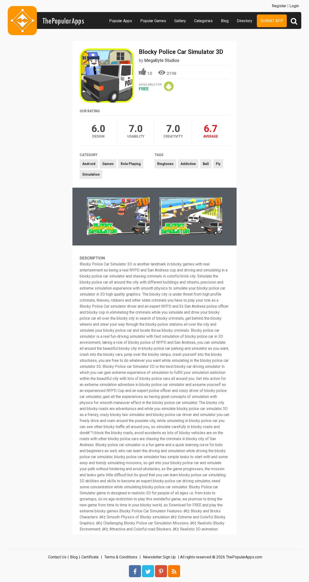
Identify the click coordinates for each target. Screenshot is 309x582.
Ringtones (165, 164)
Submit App (271, 21)
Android (88, 164)
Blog (225, 21)
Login (294, 6)
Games (108, 164)
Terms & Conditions (120, 557)
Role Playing (131, 164)
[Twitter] (148, 571)
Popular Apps (120, 21)
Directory (244, 21)
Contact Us (57, 557)
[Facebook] (135, 571)
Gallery (180, 21)
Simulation (91, 174)
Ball (206, 164)
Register (279, 6)
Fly (218, 164)
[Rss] (174, 571)
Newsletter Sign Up (159, 557)
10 (149, 73)
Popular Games (153, 21)
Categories (203, 21)
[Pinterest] (161, 571)
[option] (118, 216)
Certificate (90, 557)
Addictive (188, 164)
